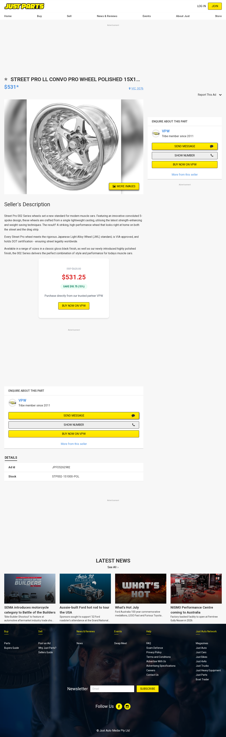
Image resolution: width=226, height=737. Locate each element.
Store (218, 16)
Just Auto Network (206, 631)
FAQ (148, 643)
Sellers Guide (45, 652)
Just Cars (201, 652)
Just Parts (201, 674)
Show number (74, 424)
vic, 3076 (137, 88)
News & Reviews (107, 16)
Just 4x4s (201, 661)
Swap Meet (120, 643)
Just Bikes (201, 657)
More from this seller (74, 444)
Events (147, 16)
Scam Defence (154, 647)
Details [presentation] (11, 457)
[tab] (11, 458)
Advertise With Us (156, 661)
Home (8, 16)
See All (112, 567)
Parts (7, 643)
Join (215, 6)
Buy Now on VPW (74, 305)
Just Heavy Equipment (208, 670)
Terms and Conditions (158, 657)
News (80, 643)
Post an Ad (44, 643)
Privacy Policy (154, 652)
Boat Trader (202, 679)
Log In (201, 6)
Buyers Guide (11, 647)
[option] (74, 146)
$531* (11, 87)
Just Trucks (202, 665)
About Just (183, 16)
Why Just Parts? (47, 647)
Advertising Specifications (161, 665)
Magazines (202, 643)
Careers (150, 670)
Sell (69, 16)
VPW (22, 400)
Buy (39, 16)
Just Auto (201, 647)
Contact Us (152, 674)
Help (148, 631)
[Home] (24, 6)
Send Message (74, 415)
